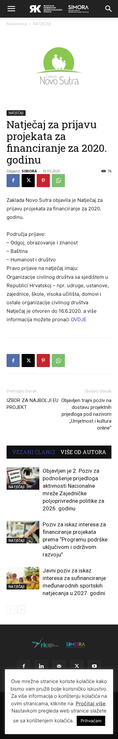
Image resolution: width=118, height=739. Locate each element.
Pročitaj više (91, 703)
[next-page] (21, 610)
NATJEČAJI (42, 23)
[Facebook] (13, 180)
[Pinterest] (43, 180)
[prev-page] (11, 610)
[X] (28, 180)
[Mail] (59, 666)
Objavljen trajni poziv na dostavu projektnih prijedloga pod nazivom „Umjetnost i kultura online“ (86, 414)
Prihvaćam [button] (91, 720)
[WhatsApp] (58, 180)
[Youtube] (94, 666)
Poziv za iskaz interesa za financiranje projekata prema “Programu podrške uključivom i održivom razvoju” (75, 539)
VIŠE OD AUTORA (83, 452)
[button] (11, 9)
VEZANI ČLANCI (33, 452)
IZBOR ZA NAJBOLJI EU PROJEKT (32, 403)
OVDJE (79, 319)
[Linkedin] (41, 666)
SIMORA (29, 170)
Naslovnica (17, 23)
